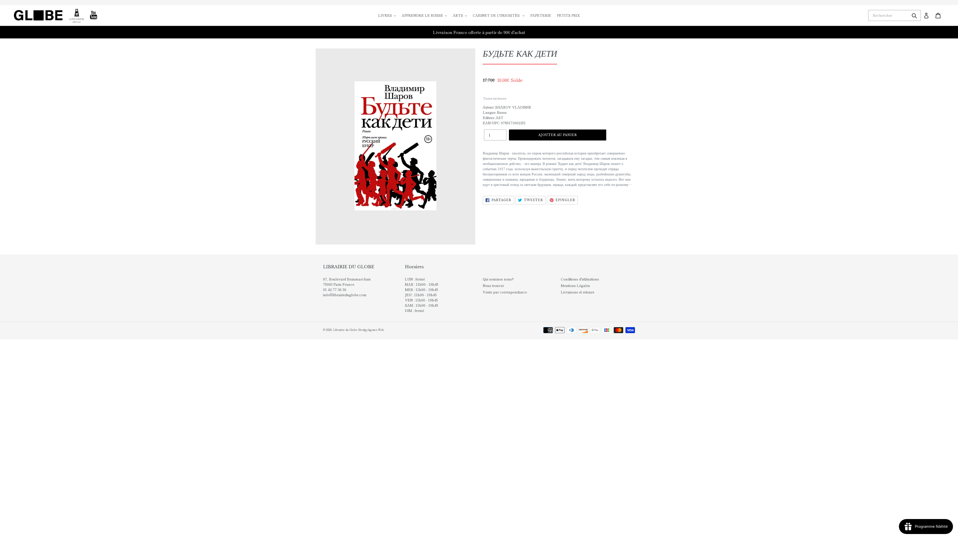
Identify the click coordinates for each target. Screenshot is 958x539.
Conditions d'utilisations (580, 278)
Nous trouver (493, 285)
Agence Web (376, 330)
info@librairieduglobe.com (344, 294)
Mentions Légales (575, 285)
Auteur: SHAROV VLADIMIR (507, 107)
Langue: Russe (495, 112)
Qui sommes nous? (498, 278)
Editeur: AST (493, 117)
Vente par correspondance (505, 291)
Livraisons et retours (577, 291)
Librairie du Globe (345, 330)
